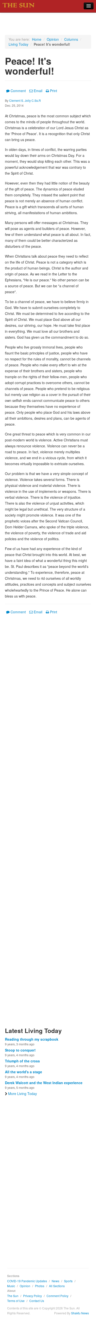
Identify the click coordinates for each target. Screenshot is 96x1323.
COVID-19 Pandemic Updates (27, 1281)
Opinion (53, 39)
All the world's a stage (23, 1071)
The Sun (12, 1296)
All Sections (57, 1286)
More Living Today (22, 1093)
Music (11, 1286)
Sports (68, 1281)
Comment (18, 90)
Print (53, 90)
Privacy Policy (32, 1296)
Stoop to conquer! (20, 1050)
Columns (71, 39)
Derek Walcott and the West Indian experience (43, 1082)
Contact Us (36, 1301)
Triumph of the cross (22, 1060)
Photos (39, 1286)
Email (38, 90)
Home (36, 39)
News (55, 1281)
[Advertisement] (48, 824)
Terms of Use (16, 1301)
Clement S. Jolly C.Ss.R (25, 100)
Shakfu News (80, 1313)
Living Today (18, 44)
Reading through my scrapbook (31, 1039)
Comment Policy (57, 1296)
